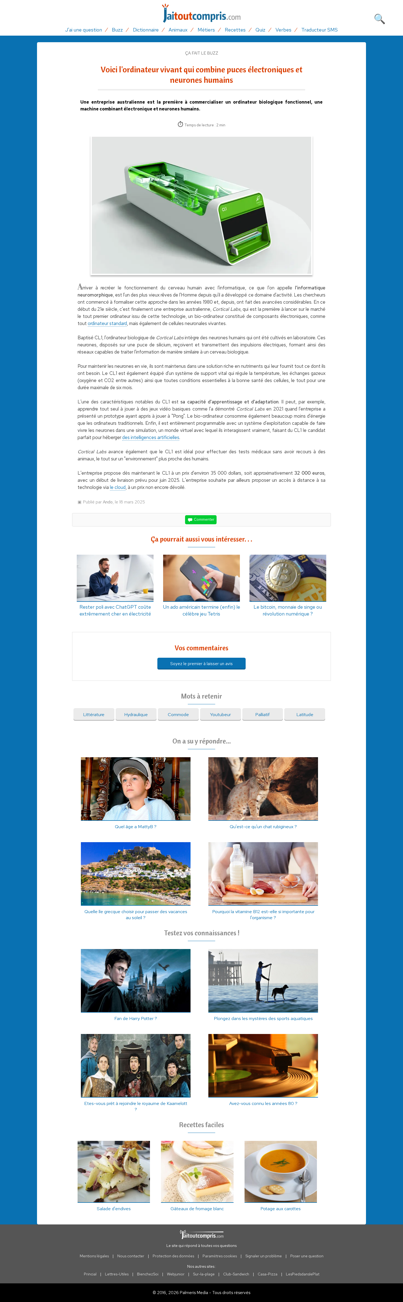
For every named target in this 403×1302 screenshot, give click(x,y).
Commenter (203, 519)
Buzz (117, 29)
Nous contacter (130, 1255)
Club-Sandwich (236, 1274)
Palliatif (262, 714)
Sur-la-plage (204, 1274)
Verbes (283, 29)
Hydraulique (136, 714)
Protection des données (173, 1255)
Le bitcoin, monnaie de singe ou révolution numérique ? (288, 610)
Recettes (235, 29)
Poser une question (306, 1255)
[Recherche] (380, 18)
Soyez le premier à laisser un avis (201, 663)
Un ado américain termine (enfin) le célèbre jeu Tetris (201, 610)
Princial (90, 1274)
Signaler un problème (263, 1255)
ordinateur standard (107, 323)
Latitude (304, 714)
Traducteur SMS (319, 29)
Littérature (93, 714)
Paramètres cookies (220, 1255)
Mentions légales (94, 1255)
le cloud (118, 487)
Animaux (178, 29)
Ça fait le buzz (201, 53)
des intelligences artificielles (150, 437)
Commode (178, 714)
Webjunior (176, 1274)
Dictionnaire (146, 29)
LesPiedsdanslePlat (302, 1274)
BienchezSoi (147, 1274)
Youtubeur (220, 714)
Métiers (206, 29)
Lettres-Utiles (117, 1274)
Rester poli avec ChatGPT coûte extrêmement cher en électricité (115, 610)
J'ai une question (83, 29)
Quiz (260, 29)
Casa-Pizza (267, 1274)
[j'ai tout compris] (201, 13)
